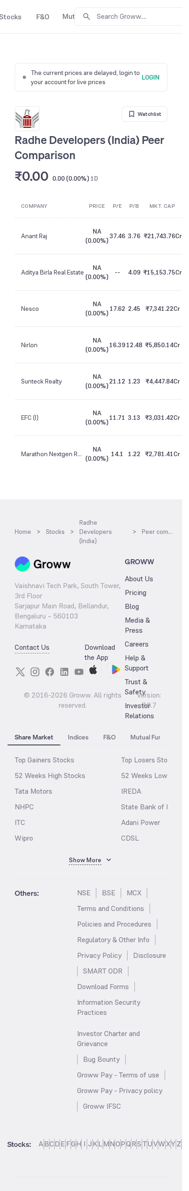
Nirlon (29, 345)
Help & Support (137, 663)
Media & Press (137, 625)
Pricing (135, 592)
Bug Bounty (101, 1059)
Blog (132, 606)
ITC (20, 822)
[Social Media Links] (20, 671)
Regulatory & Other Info (113, 940)
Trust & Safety (136, 687)
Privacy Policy (99, 955)
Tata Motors (33, 791)
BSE (108, 893)
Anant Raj (34, 236)
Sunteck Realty (41, 381)
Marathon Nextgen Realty (52, 454)
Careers (137, 644)
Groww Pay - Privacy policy (119, 1090)
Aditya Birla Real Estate (52, 272)
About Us (139, 579)
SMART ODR (102, 971)
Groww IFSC (102, 1106)
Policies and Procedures (114, 924)
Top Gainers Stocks (44, 760)
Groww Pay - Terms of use (118, 1075)
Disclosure (149, 955)
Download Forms (103, 986)
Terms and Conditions (110, 908)
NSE (83, 893)
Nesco (30, 308)
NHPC (24, 807)
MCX (134, 893)
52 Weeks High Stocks (50, 775)
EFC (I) (30, 417)
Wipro (24, 838)
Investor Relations (139, 711)
